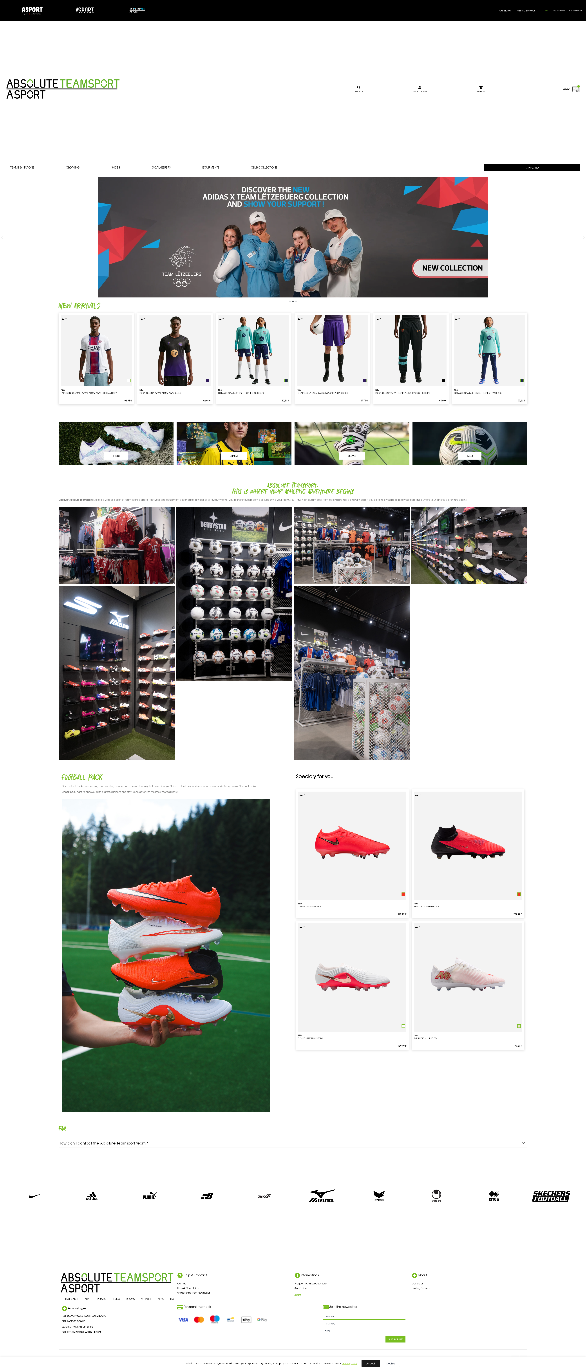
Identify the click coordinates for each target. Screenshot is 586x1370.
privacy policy (349, 1363)
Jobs (298, 1295)
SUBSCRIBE (395, 1339)
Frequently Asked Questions (311, 1283)
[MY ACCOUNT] (419, 87)
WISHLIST (481, 91)
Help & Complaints (188, 1288)
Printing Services (526, 10)
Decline (391, 1363)
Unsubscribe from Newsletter (193, 1292)
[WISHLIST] (480, 87)
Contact (182, 1283)
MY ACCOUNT (420, 91)
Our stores (505, 10)
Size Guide (301, 1288)
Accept (370, 1363)
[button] (2, 237)
